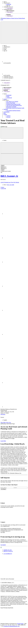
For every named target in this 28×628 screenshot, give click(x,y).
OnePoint (5, 109)
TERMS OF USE (7, 550)
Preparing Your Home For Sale (13, 104)
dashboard (8, 4)
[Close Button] (12, 148)
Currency (8, 115)
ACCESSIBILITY (7, 553)
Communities (6, 111)
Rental (7, 96)
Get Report (3, 489)
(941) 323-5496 (10, 184)
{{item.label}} (9, 8)
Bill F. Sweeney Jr (9, 176)
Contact (5, 114)
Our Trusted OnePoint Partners (13, 110)
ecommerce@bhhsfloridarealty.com (11, 626)
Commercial (9, 97)
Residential (8, 95)
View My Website (15, 182)
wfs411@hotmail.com (6, 182)
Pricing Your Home (10, 102)
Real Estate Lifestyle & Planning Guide (15, 108)
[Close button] (12, 133)
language (8, 117)
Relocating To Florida (11, 106)
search (2, 169)
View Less (8, 422)
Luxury (5, 99)
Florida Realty (20, 623)
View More (3, 422)
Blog (4, 113)
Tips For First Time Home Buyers (14, 105)
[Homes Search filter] (12, 159)
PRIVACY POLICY (8, 551)
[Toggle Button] (14, 33)
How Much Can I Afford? (12, 101)
